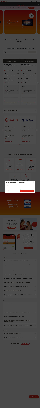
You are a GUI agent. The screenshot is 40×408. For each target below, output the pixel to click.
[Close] (34, 182)
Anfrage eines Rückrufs (14, 190)
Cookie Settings (8, 404)
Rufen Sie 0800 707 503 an (27, 190)
